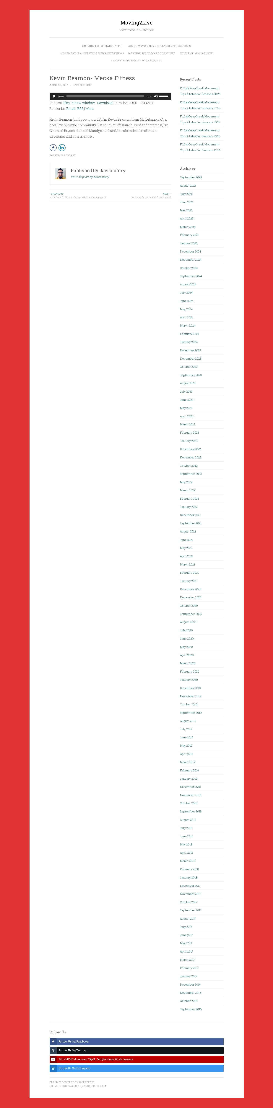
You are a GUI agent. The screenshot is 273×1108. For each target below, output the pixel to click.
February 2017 (189, 968)
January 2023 (189, 441)
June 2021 (186, 540)
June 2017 (186, 935)
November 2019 (190, 696)
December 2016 (190, 984)
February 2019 (189, 770)
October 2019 (188, 704)
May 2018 (186, 844)
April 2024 (187, 317)
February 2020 (189, 671)
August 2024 (188, 284)
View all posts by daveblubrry (90, 177)
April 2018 (186, 852)
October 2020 (189, 605)
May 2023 (186, 408)
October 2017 (188, 902)
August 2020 (188, 622)
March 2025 (187, 227)
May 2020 (186, 647)
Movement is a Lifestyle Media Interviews (92, 53)
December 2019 (190, 688)
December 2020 (190, 589)
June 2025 (187, 202)
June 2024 (187, 301)
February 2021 (189, 572)
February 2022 (189, 498)
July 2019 (186, 729)
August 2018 (188, 820)
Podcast (70, 155)
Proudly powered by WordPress (72, 1082)
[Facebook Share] (53, 147)
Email (70, 108)
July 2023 (186, 391)
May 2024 (186, 309)
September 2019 (191, 712)
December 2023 (190, 350)
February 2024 (189, 334)
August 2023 (188, 383)
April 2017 (186, 951)
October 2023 (189, 366)
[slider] (164, 96)
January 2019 (188, 778)
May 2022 (186, 482)
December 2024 (190, 251)
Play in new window (79, 103)
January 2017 (188, 976)
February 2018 (189, 869)
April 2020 (187, 655)
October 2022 (189, 465)
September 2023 (191, 375)
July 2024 (186, 292)
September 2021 (191, 523)
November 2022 (190, 457)
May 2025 (186, 210)
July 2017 (186, 927)
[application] (110, 96)
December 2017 (190, 885)
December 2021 (190, 515)
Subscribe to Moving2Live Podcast (136, 60)
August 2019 (188, 721)
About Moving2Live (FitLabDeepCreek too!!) (159, 45)
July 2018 (186, 828)
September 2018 (191, 811)
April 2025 (187, 218)
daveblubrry (82, 84)
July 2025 (186, 194)
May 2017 (186, 943)
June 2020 (187, 638)
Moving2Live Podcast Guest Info (152, 53)
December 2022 (190, 449)
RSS (80, 108)
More (90, 108)
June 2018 (186, 836)
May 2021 (186, 548)
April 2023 (187, 416)
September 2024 (191, 276)
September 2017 (191, 910)
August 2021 (188, 531)
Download (105, 103)
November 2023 (190, 358)
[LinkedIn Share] (62, 147)
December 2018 (190, 787)
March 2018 (187, 861)
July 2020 (186, 630)
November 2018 (190, 795)
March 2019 (187, 762)
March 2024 (187, 325)
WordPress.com (95, 1085)
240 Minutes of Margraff (101, 45)
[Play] (54, 96)
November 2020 (191, 597)
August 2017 (188, 918)
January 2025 (189, 243)
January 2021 (188, 581)
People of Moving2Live (196, 53)
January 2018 (188, 877)
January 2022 (189, 507)
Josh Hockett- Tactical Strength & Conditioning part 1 (78, 195)
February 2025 (189, 235)
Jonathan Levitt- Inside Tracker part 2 (151, 195)
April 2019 (186, 754)
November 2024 (190, 259)
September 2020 (191, 614)
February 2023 (189, 432)
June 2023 (187, 399)
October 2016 (188, 1001)
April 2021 (186, 556)
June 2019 (186, 737)
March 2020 (188, 663)
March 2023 (187, 424)
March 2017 (187, 959)
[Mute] (156, 96)
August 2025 (188, 185)
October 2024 (189, 268)
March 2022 (187, 490)
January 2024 (189, 342)
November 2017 (190, 894)
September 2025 (191, 177)
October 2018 (188, 803)
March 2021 (187, 564)
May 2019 (186, 745)
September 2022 (191, 474)
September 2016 (191, 1009)
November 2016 (190, 992)
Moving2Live (136, 22)
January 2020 (189, 679)
